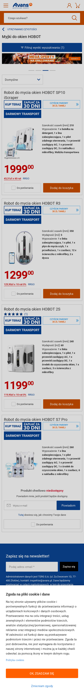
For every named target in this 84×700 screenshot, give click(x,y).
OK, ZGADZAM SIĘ (42, 673)
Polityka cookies (15, 660)
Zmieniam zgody (42, 686)
